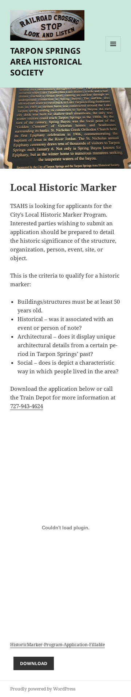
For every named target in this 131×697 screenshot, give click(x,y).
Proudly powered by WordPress (42, 689)
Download (33, 663)
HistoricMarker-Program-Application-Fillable (57, 644)
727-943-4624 (26, 406)
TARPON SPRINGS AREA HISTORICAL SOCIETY (46, 61)
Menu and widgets (113, 51)
